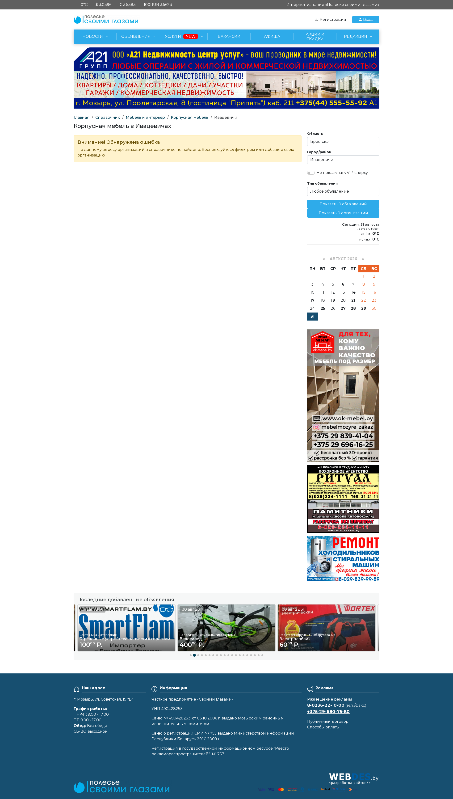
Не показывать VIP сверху (342, 172)
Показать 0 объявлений (343, 204)
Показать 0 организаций (343, 213)
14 (353, 292)
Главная (81, 117)
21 (353, 300)
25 (323, 308)
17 (312, 300)
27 (343, 308)
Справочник (107, 117)
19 (333, 300)
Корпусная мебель (189, 117)
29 (363, 308)
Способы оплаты (323, 727)
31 (312, 316)
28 (353, 308)
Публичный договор (327, 721)
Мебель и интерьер (145, 117)
